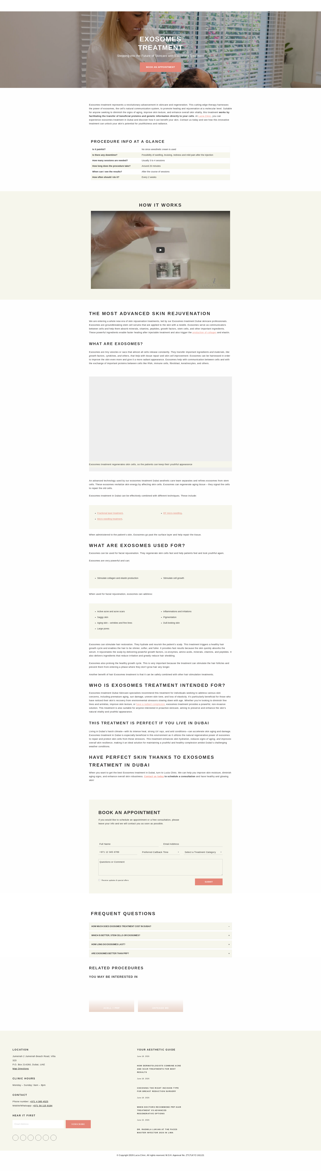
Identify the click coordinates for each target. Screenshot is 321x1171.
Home (137, 29)
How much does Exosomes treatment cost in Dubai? (121, 926)
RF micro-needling (172, 513)
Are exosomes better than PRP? (110, 953)
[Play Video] (160, 250)
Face (145, 29)
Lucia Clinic (204, 116)
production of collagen (204, 332)
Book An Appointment (160, 67)
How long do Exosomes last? (108, 944)
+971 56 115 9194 (42, 1105)
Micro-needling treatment (109, 519)
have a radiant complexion (150, 704)
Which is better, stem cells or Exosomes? (115, 935)
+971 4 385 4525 (39, 1101)
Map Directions (21, 1068)
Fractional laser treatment (110, 513)
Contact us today (154, 776)
